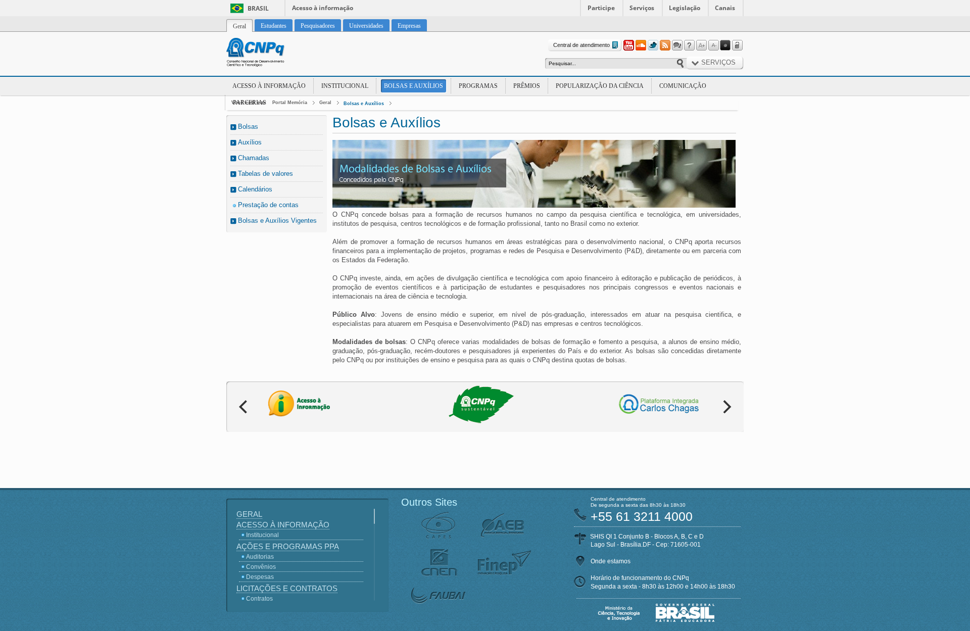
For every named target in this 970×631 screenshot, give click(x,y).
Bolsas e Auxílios (413, 85)
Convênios (261, 566)
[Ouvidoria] (677, 45)
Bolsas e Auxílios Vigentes (277, 220)
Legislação (684, 8)
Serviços (641, 8)
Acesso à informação (322, 8)
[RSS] (664, 45)
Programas (478, 85)
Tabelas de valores (265, 173)
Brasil (258, 8)
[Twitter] (652, 45)
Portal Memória (289, 102)
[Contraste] (725, 45)
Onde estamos (610, 561)
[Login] (737, 45)
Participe (601, 8)
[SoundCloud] (640, 45)
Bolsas (248, 126)
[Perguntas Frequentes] (689, 45)
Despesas (260, 576)
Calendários (255, 189)
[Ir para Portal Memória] (267, 53)
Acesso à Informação (269, 85)
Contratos (259, 598)
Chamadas (253, 158)
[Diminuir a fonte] (713, 45)
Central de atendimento (581, 45)
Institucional (344, 85)
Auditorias (260, 556)
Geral (325, 102)
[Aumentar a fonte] (701, 45)
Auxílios (250, 142)
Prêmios (526, 85)
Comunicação (682, 85)
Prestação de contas (268, 205)
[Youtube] (628, 45)
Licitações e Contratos (286, 588)
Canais (725, 8)
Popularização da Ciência (600, 85)
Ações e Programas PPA (287, 546)
